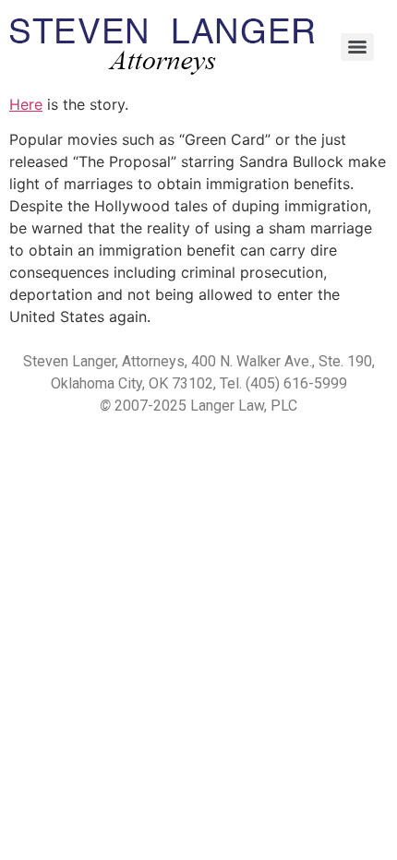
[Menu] (357, 47)
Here (25, 104)
